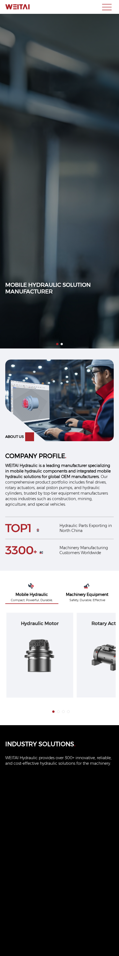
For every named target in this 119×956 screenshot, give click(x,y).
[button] (57, 344)
